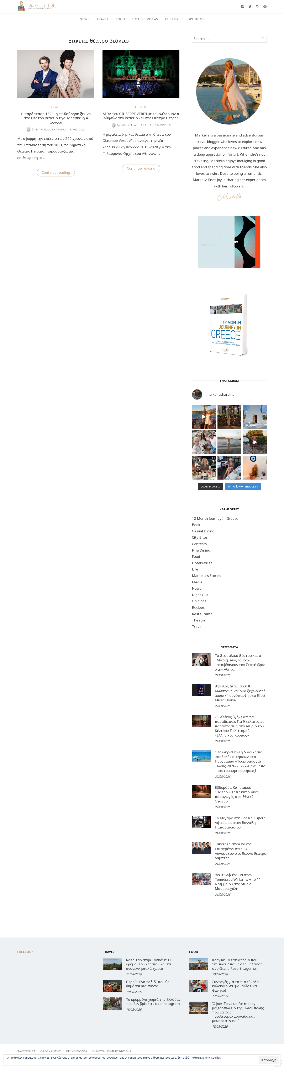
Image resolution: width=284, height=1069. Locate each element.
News (84, 19)
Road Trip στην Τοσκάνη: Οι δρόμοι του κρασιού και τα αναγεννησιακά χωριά (149, 964)
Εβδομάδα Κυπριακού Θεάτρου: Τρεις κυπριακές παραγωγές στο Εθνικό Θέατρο (237, 794)
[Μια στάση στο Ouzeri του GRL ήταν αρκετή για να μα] (255, 442)
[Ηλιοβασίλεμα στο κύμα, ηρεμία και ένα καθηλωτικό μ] (204, 417)
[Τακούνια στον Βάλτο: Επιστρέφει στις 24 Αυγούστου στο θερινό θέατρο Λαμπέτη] (201, 848)
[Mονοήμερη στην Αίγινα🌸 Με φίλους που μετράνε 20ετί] (204, 442)
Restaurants (202, 613)
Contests (199, 543)
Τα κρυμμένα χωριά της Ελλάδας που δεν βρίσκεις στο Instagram (153, 1001)
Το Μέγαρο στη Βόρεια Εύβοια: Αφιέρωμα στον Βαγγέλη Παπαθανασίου (241, 823)
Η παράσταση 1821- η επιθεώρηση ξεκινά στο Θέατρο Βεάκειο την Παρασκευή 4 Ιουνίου (56, 118)
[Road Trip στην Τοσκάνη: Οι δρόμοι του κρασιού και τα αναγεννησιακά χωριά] (112, 964)
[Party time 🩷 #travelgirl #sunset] (229, 442)
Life (195, 569)
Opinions (196, 19)
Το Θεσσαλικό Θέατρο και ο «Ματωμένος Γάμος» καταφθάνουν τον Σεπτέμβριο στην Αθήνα (240, 662)
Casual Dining (203, 531)
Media (197, 582)
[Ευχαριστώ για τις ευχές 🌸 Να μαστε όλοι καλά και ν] (229, 417)
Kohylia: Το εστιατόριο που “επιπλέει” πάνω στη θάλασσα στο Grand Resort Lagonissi (237, 964)
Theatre (55, 107)
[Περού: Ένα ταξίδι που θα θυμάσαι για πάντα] (112, 986)
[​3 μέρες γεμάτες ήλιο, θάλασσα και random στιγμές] (255, 468)
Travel (102, 19)
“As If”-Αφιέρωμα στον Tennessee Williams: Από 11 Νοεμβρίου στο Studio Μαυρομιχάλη (238, 881)
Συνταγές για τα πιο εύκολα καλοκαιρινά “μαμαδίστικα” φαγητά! (235, 986)
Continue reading (58, 173)
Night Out (200, 594)
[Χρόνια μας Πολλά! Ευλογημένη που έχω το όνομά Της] (255, 417)
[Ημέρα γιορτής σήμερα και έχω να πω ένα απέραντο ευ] (229, 468)
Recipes (198, 607)
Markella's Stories (206, 575)
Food (120, 19)
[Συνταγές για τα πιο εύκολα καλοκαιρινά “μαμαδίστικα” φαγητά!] (198, 986)
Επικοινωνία (76, 1051)
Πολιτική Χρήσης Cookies (206, 1057)
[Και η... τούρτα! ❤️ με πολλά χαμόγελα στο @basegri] (204, 468)
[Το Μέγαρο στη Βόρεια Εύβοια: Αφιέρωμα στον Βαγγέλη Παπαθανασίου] (201, 822)
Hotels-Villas (145, 19)
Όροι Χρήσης (50, 1051)
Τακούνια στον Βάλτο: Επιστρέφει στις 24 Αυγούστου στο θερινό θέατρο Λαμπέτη (240, 851)
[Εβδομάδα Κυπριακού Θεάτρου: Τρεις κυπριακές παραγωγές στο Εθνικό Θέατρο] (201, 791)
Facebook (25, 952)
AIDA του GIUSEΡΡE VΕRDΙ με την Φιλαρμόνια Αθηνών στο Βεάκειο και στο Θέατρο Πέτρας (141, 115)
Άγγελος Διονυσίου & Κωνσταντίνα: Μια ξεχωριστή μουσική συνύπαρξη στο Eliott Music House (240, 693)
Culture (172, 19)
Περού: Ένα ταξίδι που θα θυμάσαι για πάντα (148, 983)
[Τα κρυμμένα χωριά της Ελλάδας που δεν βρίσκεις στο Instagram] (112, 1003)
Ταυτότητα (26, 1051)
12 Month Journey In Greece (215, 518)
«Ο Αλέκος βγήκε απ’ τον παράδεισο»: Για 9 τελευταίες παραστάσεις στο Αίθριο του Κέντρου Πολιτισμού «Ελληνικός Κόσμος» (239, 726)
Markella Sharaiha (49, 129)
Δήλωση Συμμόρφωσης (112, 1051)
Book (196, 524)
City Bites (199, 537)
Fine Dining (201, 550)
